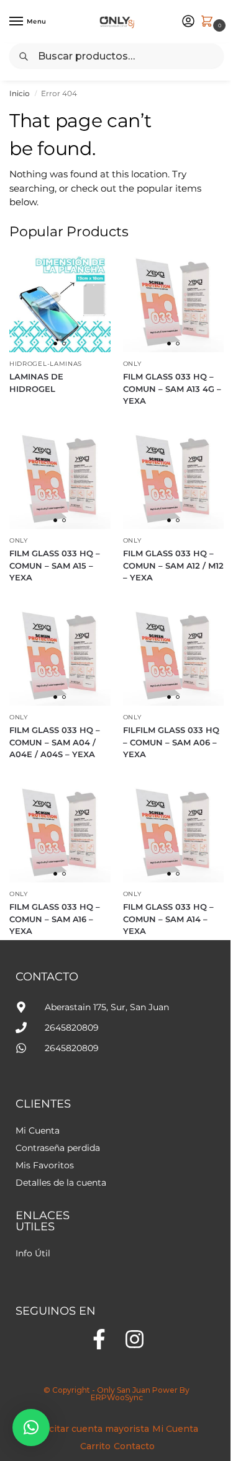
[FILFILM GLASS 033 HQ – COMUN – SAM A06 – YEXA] (173, 655)
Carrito (95, 1446)
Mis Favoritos (45, 1165)
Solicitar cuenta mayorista (91, 1428)
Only (132, 364)
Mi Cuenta (38, 1130)
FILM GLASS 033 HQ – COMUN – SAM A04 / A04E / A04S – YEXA (54, 742)
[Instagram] (134, 1339)
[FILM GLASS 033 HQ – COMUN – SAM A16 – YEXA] (60, 832)
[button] (31, 1427)
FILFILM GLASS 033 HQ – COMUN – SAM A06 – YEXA (171, 742)
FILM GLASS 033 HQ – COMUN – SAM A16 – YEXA (54, 919)
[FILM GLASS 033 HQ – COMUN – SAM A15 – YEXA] (60, 479)
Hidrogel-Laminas (45, 364)
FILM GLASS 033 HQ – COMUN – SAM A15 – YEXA (54, 565)
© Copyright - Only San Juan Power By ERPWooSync (116, 1393)
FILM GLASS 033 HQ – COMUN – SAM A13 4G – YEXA (172, 388)
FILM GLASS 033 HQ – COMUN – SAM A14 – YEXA (168, 919)
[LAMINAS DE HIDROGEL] (60, 302)
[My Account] (188, 22)
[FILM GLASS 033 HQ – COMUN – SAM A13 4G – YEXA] (173, 302)
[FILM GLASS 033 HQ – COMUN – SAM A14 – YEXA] (173, 832)
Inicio (19, 93)
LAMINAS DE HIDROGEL (36, 382)
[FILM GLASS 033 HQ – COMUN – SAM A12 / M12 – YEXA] (173, 479)
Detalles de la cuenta (61, 1182)
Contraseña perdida (58, 1147)
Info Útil (33, 1253)
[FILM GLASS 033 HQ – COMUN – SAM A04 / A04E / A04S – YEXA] (60, 655)
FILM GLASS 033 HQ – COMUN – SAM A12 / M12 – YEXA (173, 565)
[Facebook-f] (99, 1339)
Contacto (134, 1446)
